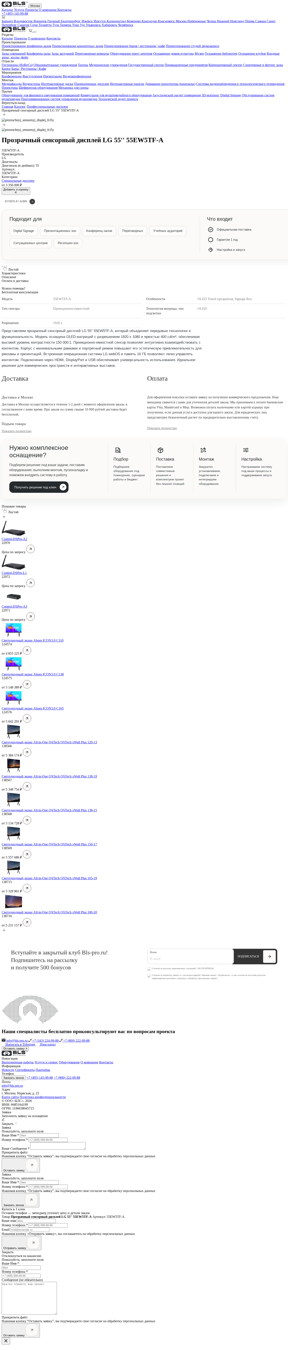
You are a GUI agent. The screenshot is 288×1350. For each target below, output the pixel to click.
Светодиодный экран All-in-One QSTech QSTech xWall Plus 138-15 (49, 810)
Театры (83, 65)
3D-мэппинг (210, 95)
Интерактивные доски (57, 84)
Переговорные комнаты (92, 53)
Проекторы (10, 87)
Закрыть (7, 1252)
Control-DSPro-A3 (14, 606)
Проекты (32, 10)
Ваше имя (9, 1220)
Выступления (32, 76)
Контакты (64, 10)
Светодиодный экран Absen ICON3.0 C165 (33, 708)
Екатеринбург (71, 21)
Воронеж (40, 21)
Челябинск (125, 25)
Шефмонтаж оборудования (38, 87)
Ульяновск (94, 25)
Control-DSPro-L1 (14, 573)
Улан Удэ (79, 25)
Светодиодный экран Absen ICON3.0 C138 (33, 674)
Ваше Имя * (10, 1135)
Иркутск (100, 21)
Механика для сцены (73, 87)
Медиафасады (12, 84)
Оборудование (69, 1062)
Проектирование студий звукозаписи (192, 46)
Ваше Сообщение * (16, 1148)
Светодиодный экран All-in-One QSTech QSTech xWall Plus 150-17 (49, 844)
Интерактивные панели (127, 84)
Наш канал (48, 1044)
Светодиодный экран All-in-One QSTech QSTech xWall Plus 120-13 (49, 742)
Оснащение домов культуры (173, 53)
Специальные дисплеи (18, 180)
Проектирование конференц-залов (26, 46)
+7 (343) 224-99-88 (45, 1040)
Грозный (54, 21)
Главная (7, 106)
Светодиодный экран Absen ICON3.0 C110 (32, 640)
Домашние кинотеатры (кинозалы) (170, 84)
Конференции (12, 76)
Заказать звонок (13, 1077)
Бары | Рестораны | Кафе (28, 68)
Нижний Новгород (231, 21)
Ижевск (88, 21)
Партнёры (43, 1070)
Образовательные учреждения (55, 65)
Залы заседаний (62, 53)
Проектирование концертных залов (77, 46)
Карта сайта (10, 1097)
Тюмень (66, 25)
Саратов (23, 25)
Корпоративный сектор (225, 65)
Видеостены (31, 84)
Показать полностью (16, 431)
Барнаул (8, 21)
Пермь (250, 21)
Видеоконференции (77, 76)
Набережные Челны (202, 21)
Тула (56, 25)
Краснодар (150, 21)
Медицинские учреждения (108, 65)
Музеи (199, 53)
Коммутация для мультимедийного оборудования (116, 95)
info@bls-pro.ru (16, 1040)
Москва (35, 5)
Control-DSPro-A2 (14, 539)
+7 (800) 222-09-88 (76, 1040)
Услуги (19, 10)
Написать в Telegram (20, 1044)
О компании (48, 10)
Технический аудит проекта (118, 99)
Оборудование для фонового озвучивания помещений (41, 95)
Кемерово (134, 21)
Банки (6, 68)
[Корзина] (31, 31)
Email (5, 1229)
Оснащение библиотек (221, 53)
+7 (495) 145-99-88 (15, 13)
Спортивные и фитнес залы (263, 65)
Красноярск (167, 21)
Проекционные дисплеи (91, 84)
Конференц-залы (39, 53)
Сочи (34, 25)
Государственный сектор (146, 65)
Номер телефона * (15, 1139)
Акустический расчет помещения (176, 95)
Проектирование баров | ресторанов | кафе (134, 46)
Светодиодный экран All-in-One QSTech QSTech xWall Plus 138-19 (49, 776)
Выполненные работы (18, 1062)
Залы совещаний (14, 53)
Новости (8, 1070)
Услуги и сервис (46, 1062)
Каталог (8, 10)
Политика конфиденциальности (43, 1097)
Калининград (117, 21)
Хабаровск (110, 25)
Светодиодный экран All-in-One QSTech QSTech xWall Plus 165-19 (49, 878)
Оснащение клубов (252, 53)
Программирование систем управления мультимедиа (59, 99)
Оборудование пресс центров (131, 53)
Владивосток (24, 21)
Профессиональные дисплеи (47, 106)
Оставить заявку (14, 1048)
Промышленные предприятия (186, 65)
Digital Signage (230, 95)
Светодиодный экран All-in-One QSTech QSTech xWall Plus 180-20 (49, 912)
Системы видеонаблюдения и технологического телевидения (240, 84)
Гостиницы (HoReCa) (17, 65)
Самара (261, 21)
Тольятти (45, 25)
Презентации (52, 76)
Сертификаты (25, 1070)
